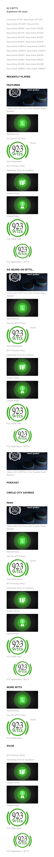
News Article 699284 (16, 60)
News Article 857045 (16, 33)
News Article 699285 (16, 28)
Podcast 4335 (33, 24)
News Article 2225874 (16, 51)
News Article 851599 (16, 37)
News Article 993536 (16, 42)
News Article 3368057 (16, 68)
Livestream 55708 (14, 19)
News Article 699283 (16, 55)
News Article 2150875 (16, 46)
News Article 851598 (16, 64)
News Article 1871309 (33, 19)
